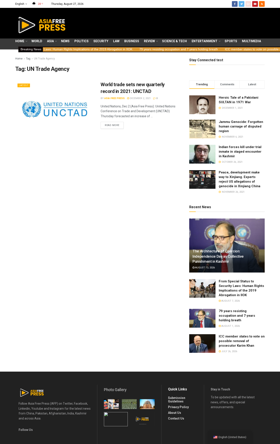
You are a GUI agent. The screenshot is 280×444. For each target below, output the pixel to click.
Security (100, 41)
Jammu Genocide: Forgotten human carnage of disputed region (241, 126)
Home (19, 41)
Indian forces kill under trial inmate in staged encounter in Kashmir (240, 151)
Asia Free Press (114, 98)
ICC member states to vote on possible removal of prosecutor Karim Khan (242, 341)
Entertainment (204, 41)
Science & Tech (174, 41)
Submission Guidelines (176, 399)
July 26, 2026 (229, 351)
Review (149, 41)
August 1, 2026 (230, 326)
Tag (28, 58)
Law (116, 41)
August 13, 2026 (204, 267)
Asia (50, 41)
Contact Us (176, 418)
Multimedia (251, 41)
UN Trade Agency (44, 58)
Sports (231, 41)
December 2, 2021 (140, 98)
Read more (112, 125)
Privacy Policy (178, 407)
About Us (174, 412)
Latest (24, 85)
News (65, 41)
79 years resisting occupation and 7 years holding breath (163, 49)
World (37, 41)
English (19, 3)
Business (131, 41)
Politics (81, 41)
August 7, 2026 (230, 300)
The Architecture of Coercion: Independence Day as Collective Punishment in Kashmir (218, 256)
